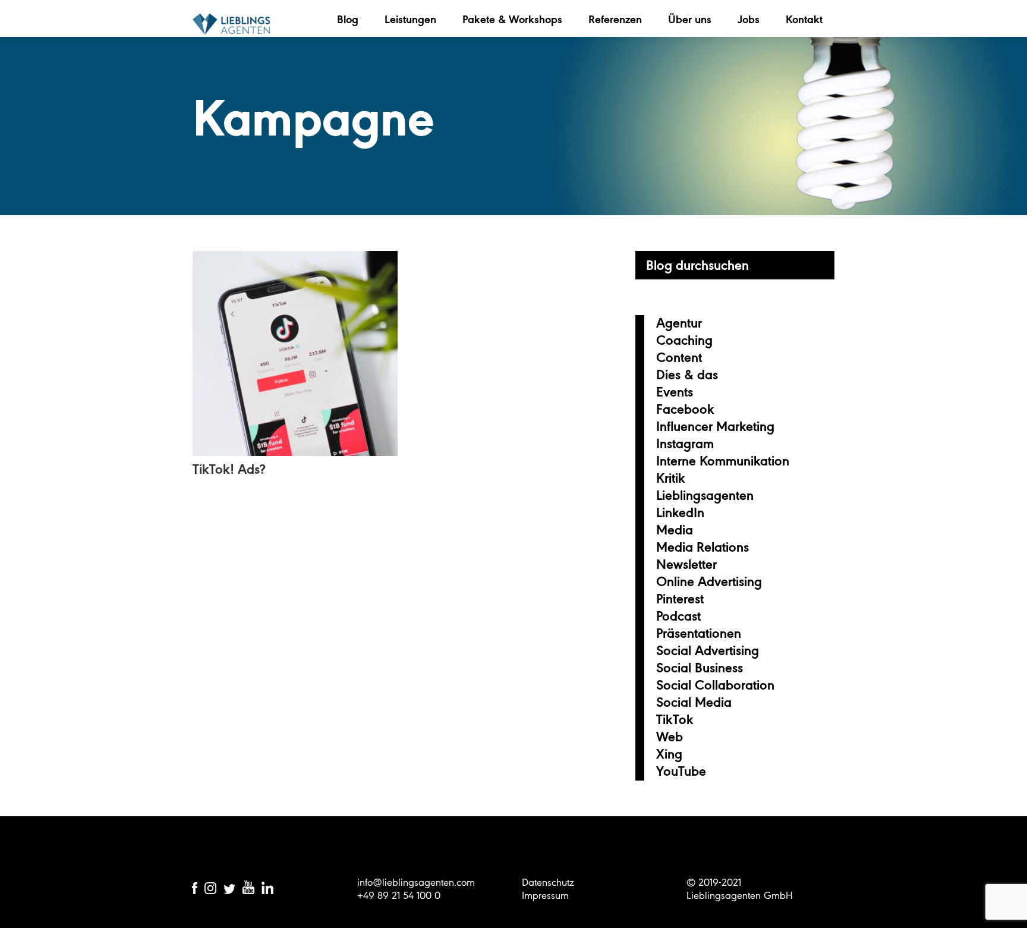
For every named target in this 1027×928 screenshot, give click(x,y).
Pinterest (680, 598)
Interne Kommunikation (722, 460)
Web (669, 736)
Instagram (685, 443)
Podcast (678, 616)
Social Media (694, 702)
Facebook (685, 409)
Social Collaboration (715, 685)
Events (674, 391)
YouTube (681, 771)
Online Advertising (709, 581)
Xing (669, 753)
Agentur (679, 322)
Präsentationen (698, 633)
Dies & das (687, 374)
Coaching (684, 340)
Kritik (670, 478)
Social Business (699, 667)
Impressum (545, 895)
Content (679, 357)
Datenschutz (548, 882)
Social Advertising (707, 650)
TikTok (675, 719)
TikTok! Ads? (229, 469)
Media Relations (702, 547)
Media (674, 529)
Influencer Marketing (715, 426)
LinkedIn (680, 512)
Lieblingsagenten (231, 24)
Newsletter (686, 564)
